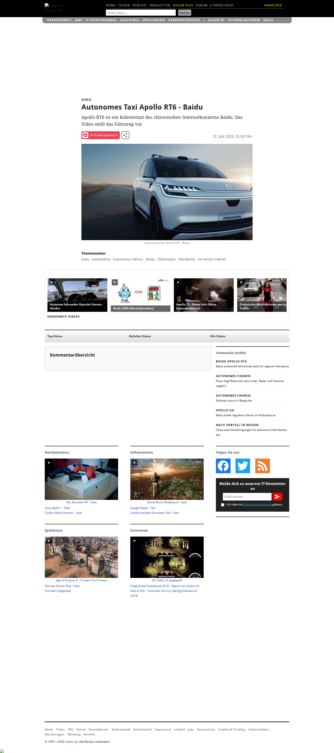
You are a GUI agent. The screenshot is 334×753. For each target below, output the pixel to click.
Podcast (140, 5)
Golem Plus (183, 5)
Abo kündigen (55, 734)
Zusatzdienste (99, 729)
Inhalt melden (259, 729)
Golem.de (71, 741)
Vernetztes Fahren (212, 259)
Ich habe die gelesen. (255, 504)
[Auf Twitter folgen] (242, 466)
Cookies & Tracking (231, 729)
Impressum (163, 729)
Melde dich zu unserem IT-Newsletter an (252, 486)
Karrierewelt (59, 20)
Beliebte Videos (140, 336)
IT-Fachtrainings (101, 20)
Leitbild (179, 729)
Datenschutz (206, 729)
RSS (70, 729)
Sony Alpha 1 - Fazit (57, 508)
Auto (85, 259)
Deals (268, 20)
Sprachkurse (154, 20)
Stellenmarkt (121, 729)
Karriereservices (184, 20)
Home (111, 5)
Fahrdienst (186, 259)
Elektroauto (166, 259)
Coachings (129, 20)
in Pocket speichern (104, 135)
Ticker (124, 5)
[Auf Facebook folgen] (223, 466)
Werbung (74, 734)
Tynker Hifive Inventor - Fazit (63, 513)
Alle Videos (218, 336)
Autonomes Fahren (128, 259)
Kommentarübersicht (72, 355)
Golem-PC (216, 20)
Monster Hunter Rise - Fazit (62, 586)
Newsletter (160, 5)
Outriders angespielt (58, 591)
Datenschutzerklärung (257, 504)
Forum (202, 5)
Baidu (150, 259)
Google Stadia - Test (142, 508)
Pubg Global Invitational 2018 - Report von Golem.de (164, 586)
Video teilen (125, 135)
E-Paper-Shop (221, 5)
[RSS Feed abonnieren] (262, 466)
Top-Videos (55, 336)
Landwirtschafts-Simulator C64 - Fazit (154, 513)
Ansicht (89, 734)
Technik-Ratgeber (244, 20)
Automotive (101, 259)
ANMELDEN (273, 5)
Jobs (78, 20)
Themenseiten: (93, 253)
